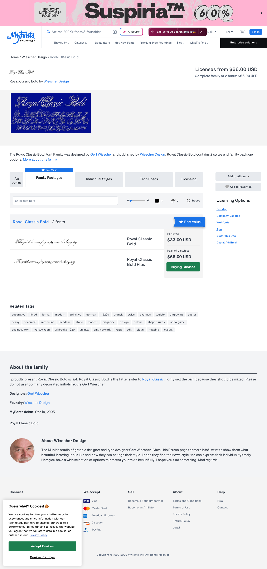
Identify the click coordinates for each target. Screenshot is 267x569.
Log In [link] (255, 31)
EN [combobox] (228, 32)
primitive (75, 314)
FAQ (220, 501)
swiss (131, 314)
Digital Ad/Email (227, 243)
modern (60, 314)
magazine (109, 322)
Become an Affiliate (141, 507)
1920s (105, 314)
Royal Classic (153, 379)
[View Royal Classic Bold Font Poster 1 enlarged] (51, 113)
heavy (15, 322)
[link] (47, 32)
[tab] (16, 179)
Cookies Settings (42, 557)
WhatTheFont (198, 42)
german (91, 314)
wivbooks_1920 (65, 329)
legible (160, 314)
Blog (179, 42)
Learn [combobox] (187, 32)
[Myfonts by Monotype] (21, 37)
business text (20, 329)
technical (30, 322)
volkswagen (42, 329)
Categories (80, 42)
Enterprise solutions (243, 42)
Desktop (222, 209)
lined (33, 314)
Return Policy (181, 521)
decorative (18, 314)
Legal (176, 527)
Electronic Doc (226, 236)
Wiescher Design (34, 57)
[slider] (137, 200)
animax (84, 329)
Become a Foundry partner (145, 501)
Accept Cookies (42, 546)
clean (140, 329)
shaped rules (156, 322)
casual (168, 329)
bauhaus (145, 314)
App (219, 229)
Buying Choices (183, 266)
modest (93, 322)
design (124, 322)
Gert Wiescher (101, 154)
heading (154, 329)
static (79, 322)
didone (138, 322)
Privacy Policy (181, 514)
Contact (222, 507)
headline (65, 322)
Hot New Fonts (125, 43)
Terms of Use (181, 507)
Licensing (188, 178)
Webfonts (223, 222)
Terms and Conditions (187, 501)
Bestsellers (102, 43)
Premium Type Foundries (156, 43)
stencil (118, 314)
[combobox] (93, 32)
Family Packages (49, 177)
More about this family (40, 159)
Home (14, 57)
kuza (119, 329)
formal (46, 314)
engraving (176, 314)
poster (192, 314)
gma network (102, 329)
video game (177, 322)
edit (129, 329)
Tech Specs (149, 178)
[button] (262, 13)
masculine (47, 322)
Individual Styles (99, 178)
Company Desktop (228, 216)
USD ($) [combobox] (208, 32)
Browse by (60, 42)
